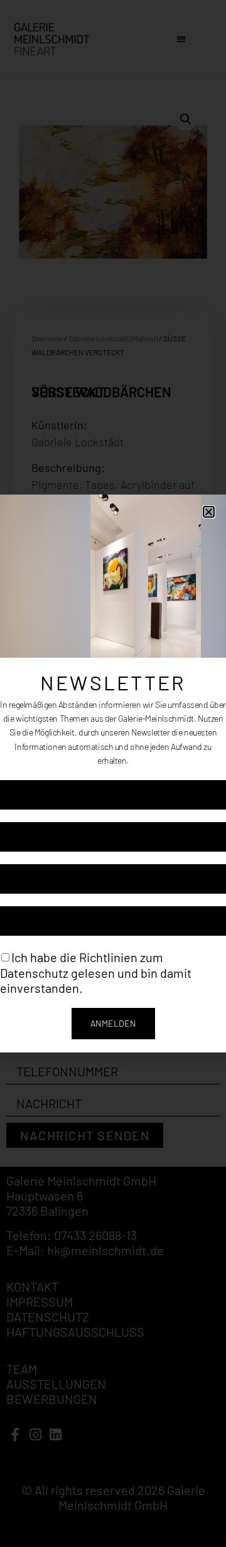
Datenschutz (34, 972)
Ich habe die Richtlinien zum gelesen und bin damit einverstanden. (95, 972)
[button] (208, 512)
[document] (113, 773)
